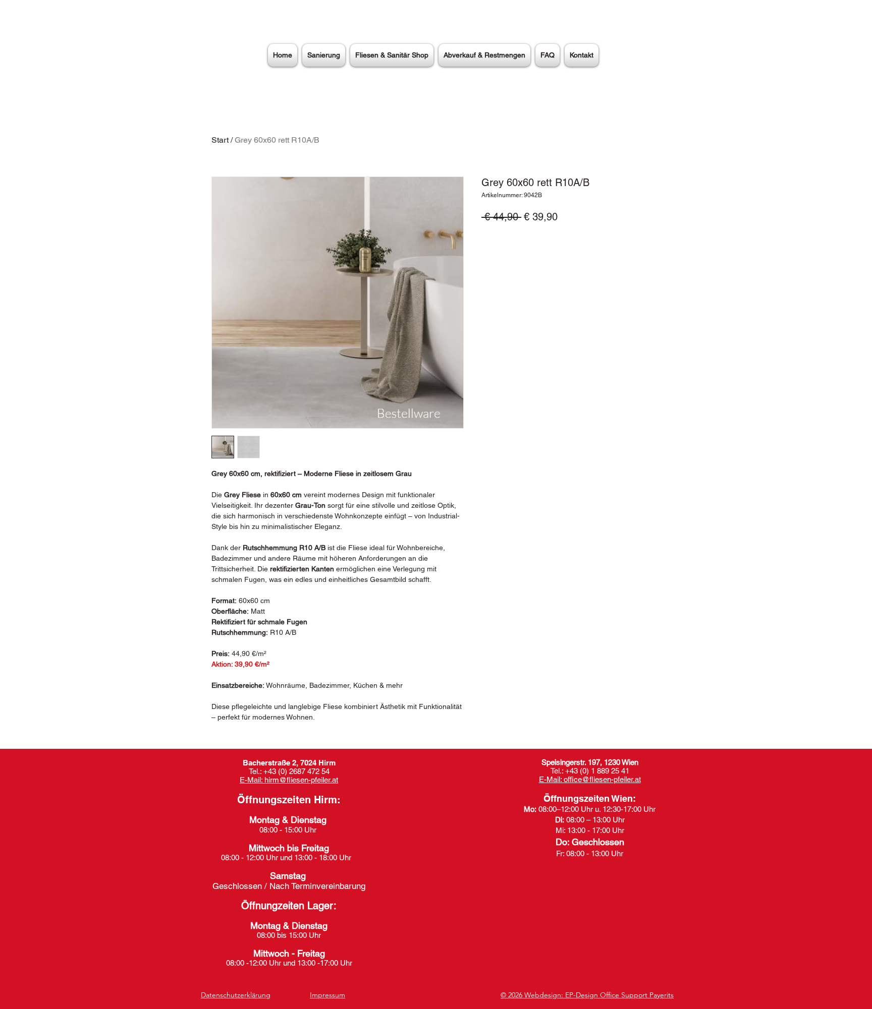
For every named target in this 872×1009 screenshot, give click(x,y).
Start (220, 140)
